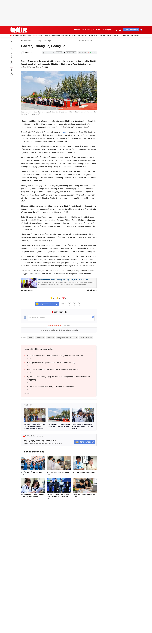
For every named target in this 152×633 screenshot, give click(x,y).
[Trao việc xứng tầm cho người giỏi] (59, 463)
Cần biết (97, 30)
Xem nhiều (23, 35)
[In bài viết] (11, 74)
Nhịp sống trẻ (82, 35)
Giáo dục (110, 35)
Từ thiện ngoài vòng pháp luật (84, 472)
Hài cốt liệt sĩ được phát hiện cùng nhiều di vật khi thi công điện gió (53, 370)
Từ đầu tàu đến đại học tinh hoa (31, 473)
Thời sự (34, 35)
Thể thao (103, 35)
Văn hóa (90, 35)
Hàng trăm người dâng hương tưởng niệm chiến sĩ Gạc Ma (59, 425)
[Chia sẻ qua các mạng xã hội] (79, 304)
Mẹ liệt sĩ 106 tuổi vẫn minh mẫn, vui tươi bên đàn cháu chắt (50, 387)
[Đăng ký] (84, 442)
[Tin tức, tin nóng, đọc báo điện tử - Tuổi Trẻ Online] (18, 30)
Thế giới (40, 35)
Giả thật (130, 35)
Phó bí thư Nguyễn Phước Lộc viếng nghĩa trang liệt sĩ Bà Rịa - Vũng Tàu (55, 356)
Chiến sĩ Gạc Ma (86, 338)
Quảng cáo (108, 30)
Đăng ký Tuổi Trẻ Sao (131, 29)
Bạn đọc (136, 35)
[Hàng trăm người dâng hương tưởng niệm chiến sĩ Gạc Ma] (59, 415)
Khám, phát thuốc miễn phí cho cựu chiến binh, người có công (51, 363)
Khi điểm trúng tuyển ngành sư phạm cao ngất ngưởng (32, 495)
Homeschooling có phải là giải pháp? (84, 495)
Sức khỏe (123, 35)
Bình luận (47, 41)
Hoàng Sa (50, 338)
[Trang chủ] (11, 35)
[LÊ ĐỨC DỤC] (22, 52)
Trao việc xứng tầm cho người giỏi (58, 473)
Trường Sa (40, 338)
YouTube (87, 30)
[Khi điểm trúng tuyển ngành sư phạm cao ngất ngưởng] (33, 485)
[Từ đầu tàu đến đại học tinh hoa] (33, 463)
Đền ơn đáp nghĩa (44, 349)
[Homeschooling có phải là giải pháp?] (85, 485)
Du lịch (74, 35)
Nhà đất (116, 35)
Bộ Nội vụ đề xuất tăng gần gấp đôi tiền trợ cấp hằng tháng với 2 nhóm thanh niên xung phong (58, 378)
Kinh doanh (56, 35)
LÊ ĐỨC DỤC (29, 52)
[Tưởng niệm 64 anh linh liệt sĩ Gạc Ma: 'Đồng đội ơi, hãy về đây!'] (83, 415)
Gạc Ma (65, 132)
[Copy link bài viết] (74, 304)
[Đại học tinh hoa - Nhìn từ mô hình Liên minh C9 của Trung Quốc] (59, 485)
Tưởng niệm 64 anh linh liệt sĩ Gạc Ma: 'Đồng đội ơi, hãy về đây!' (82, 426)
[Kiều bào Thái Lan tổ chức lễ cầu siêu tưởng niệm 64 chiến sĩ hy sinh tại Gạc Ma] (34, 415)
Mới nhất (16, 35)
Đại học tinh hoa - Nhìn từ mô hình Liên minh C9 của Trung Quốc (58, 496)
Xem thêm (27, 393)
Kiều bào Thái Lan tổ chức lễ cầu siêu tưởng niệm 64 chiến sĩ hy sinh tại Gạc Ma (34, 426)
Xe (70, 35)
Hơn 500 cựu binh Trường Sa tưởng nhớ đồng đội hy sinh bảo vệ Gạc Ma (63, 280)
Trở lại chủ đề (28, 41)
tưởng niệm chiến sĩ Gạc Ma (67, 338)
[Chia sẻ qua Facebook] (69, 304)
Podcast (77, 30)
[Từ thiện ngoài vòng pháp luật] (85, 463)
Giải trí (96, 35)
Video (29, 35)
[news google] (87, 52)
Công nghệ (64, 35)
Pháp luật (47, 35)
